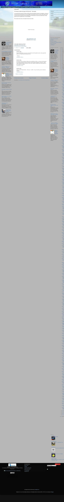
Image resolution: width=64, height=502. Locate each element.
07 (61, 68)
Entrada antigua (44, 78)
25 (61, 48)
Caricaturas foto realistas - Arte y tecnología (8, 110)
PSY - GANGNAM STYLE (59, 442)
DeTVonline (53, 447)
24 (61, 50)
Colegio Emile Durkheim (54, 38)
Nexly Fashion (54, 458)
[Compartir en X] (28, 47)
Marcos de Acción (53, 43)
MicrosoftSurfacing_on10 (31, 38)
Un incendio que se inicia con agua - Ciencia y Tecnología (57, 52)
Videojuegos (9, 7)
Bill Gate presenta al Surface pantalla (20, 46)
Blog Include (26, 465)
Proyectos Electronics (27, 467)
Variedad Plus (26, 471)
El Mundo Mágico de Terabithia (7, 51)
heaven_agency (33, 39)
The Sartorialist (26, 470)
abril (63, 410)
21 (61, 52)
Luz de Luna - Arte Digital (59, 453)
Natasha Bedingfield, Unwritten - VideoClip (8, 58)
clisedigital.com (36, 489)
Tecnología (3, 7)
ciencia (22, 7)
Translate (54, 466)
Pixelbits (25, 466)
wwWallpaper (52, 44)
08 (61, 67)
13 (61, 60)
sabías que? (31, 7)
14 (61, 59)
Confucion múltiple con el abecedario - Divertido (6, 67)
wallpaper (56, 436)
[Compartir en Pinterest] (30, 47)
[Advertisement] (7, 24)
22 (61, 51)
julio (63, 76)
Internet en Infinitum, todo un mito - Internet (54, 123)
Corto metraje (37, 7)
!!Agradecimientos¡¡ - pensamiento (5, 103)
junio (63, 77)
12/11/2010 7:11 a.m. (20, 65)
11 (61, 63)
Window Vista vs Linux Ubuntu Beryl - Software (6, 96)
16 (61, 56)
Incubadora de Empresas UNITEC (55, 42)
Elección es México (53, 41)
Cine (18, 7)
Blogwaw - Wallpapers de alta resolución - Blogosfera (9, 74)
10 (61, 64)
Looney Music (54, 441)
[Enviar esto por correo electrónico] (26, 47)
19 (61, 55)
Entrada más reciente (18, 78)
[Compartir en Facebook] (29, 47)
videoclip (26, 7)
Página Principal (32, 78)
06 (61, 416)
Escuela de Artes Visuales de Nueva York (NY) (6, 83)
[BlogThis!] (27, 47)
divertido (14, 7)
